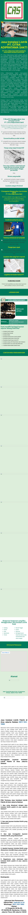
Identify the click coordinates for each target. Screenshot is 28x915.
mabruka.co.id (19, 902)
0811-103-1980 (18, 904)
